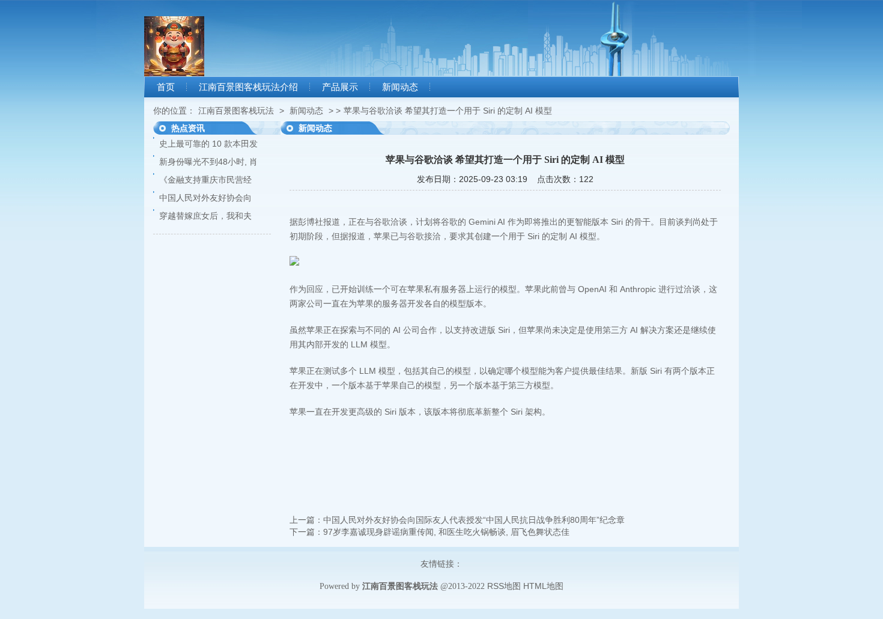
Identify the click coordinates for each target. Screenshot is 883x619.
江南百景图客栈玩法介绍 (248, 87)
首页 (166, 87)
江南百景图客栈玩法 (236, 110)
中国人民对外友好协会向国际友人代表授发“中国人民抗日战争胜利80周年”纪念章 (474, 520)
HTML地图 (543, 586)
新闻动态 (400, 87)
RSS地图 (504, 586)
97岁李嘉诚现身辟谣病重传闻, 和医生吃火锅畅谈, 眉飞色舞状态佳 (446, 532)
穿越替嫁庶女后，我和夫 (205, 216)
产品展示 (340, 87)
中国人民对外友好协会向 (205, 198)
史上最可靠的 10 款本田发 (208, 143)
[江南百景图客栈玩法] (174, 73)
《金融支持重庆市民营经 (205, 179)
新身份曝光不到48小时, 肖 (208, 161)
